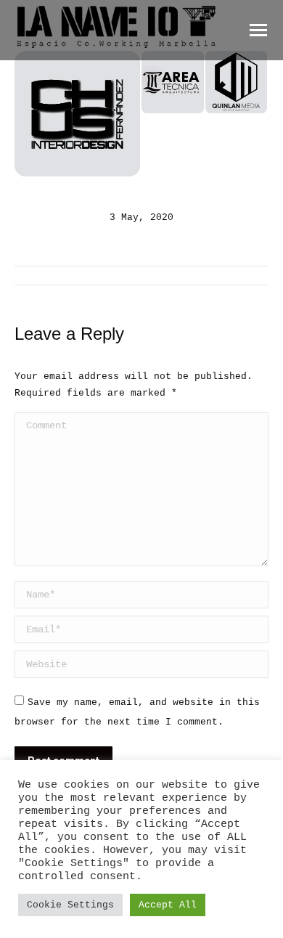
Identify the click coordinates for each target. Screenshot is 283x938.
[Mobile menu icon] (258, 30)
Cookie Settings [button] (70, 905)
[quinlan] (237, 83)
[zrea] (173, 83)
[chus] (78, 113)
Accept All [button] (168, 905)
